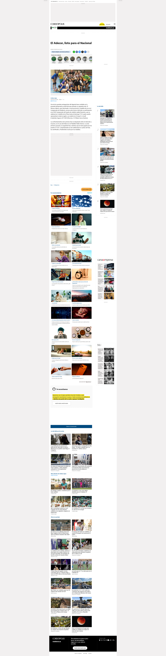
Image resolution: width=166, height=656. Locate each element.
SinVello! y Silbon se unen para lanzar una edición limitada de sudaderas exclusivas (100, 296)
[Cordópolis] (60, 638)
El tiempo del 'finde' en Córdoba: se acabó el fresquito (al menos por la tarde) (81, 533)
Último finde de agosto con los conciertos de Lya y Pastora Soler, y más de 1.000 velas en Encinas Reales (61, 572)
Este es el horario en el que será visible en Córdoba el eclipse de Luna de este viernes (80, 629)
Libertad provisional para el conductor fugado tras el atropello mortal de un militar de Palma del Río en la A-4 (107, 176)
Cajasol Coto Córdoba (92, 1)
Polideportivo (56, 185)
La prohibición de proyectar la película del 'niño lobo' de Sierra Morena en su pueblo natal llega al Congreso (60, 448)
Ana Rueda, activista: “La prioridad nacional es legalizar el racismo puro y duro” (100, 366)
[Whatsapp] (74, 52)
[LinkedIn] (85, 52)
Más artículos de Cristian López (58, 473)
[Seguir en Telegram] (104, 640)
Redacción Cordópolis (55, 470)
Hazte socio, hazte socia (61, 403)
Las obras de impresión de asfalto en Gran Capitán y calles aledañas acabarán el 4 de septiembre (60, 467)
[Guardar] (88, 52)
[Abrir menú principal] (114, 24)
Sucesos (66, 1)
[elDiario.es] (60, 641)
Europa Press (74, 450)
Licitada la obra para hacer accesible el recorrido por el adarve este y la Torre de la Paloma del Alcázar (60, 610)
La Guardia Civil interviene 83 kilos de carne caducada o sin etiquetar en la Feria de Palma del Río (107, 158)
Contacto (89, 653)
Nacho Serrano (75, 574)
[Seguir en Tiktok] (110, 640)
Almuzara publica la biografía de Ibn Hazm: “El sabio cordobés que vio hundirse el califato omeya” (82, 447)
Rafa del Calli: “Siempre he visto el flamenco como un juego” (100, 351)
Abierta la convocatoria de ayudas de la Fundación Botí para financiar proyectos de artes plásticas (82, 467)
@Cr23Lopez (54, 100)
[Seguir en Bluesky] (99, 640)
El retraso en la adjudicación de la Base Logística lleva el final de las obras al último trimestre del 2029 (60, 533)
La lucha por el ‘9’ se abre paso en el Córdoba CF (82, 571)
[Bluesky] (79, 52)
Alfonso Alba (53, 536)
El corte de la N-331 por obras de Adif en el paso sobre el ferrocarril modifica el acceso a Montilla (81, 610)
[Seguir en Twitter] (101, 640)
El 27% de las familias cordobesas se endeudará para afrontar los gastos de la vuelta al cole (81, 552)
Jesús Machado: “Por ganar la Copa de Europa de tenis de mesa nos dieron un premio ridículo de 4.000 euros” (100, 374)
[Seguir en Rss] (113, 640)
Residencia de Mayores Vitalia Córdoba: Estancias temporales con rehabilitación (100, 274)
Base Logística (77, 1)
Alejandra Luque (54, 556)
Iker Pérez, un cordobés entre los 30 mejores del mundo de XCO (60, 590)
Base (51, 185)
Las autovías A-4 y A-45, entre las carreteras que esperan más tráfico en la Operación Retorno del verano (81, 591)
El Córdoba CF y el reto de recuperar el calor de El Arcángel (82, 508)
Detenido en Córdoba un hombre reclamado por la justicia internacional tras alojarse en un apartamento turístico (106, 121)
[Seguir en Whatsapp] (112, 640)
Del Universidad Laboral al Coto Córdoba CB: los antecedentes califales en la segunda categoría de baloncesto (60, 510)
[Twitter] (82, 52)
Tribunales (69, 1)
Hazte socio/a (102, 24)
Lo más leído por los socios (57, 431)
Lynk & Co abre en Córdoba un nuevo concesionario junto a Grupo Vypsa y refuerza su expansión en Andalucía (100, 267)
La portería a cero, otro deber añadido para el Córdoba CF (80, 491)
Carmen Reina (53, 451)
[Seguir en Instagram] (106, 640)
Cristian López (54, 98)
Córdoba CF (86, 1)
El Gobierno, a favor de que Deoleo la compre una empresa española (60, 628)
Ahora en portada (55, 517)
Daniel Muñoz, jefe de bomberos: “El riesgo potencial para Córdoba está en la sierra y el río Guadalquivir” (101, 359)
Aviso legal (85, 653)
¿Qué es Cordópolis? (78, 653)
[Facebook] (77, 52)
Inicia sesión (108, 24)
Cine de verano (82, 1)
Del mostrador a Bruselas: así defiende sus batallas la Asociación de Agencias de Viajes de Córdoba (100, 289)
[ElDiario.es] (110, 27)
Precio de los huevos (61, 1)
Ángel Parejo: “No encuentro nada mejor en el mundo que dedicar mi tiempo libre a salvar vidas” (100, 381)
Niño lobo (73, 1)
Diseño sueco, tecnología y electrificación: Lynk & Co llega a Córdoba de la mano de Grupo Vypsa (101, 281)
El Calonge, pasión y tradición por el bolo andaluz (60, 491)
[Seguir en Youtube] (108, 640)
